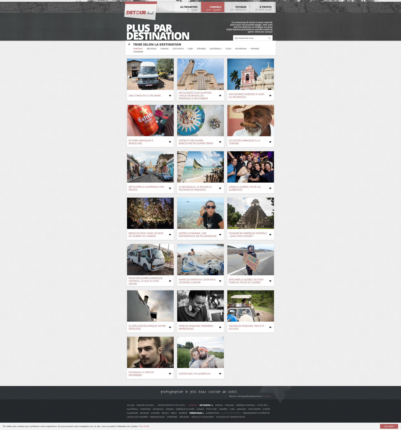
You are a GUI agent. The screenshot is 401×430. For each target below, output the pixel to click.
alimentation (212, 413)
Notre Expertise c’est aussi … (172, 405)
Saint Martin (254, 409)
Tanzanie (138, 51)
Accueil (131, 405)
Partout (138, 48)
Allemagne (132, 413)
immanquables (157, 417)
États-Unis (211, 409)
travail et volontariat (202, 417)
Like (170, 95)
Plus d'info (144, 426)
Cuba (190, 48)
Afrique (219, 405)
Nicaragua (241, 48)
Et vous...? (267, 396)
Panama (255, 48)
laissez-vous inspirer (137, 417)
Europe (266, 409)
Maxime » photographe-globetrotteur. (246, 396)
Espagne (201, 48)
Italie (228, 48)
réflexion (184, 417)
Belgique (151, 48)
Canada (164, 48)
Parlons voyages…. (146, 405)
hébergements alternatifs (256, 413)
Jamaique (241, 409)
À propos (193, 405)
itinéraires (172, 417)
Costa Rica (178, 48)
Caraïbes (223, 409)
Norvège (183, 413)
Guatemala (215, 48)
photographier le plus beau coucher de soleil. (199, 391)
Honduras (145, 409)
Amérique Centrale (245, 405)
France (165, 413)
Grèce (174, 413)
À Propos (263, 7)
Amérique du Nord (185, 409)
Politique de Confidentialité (230, 417)
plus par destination (231, 413)
